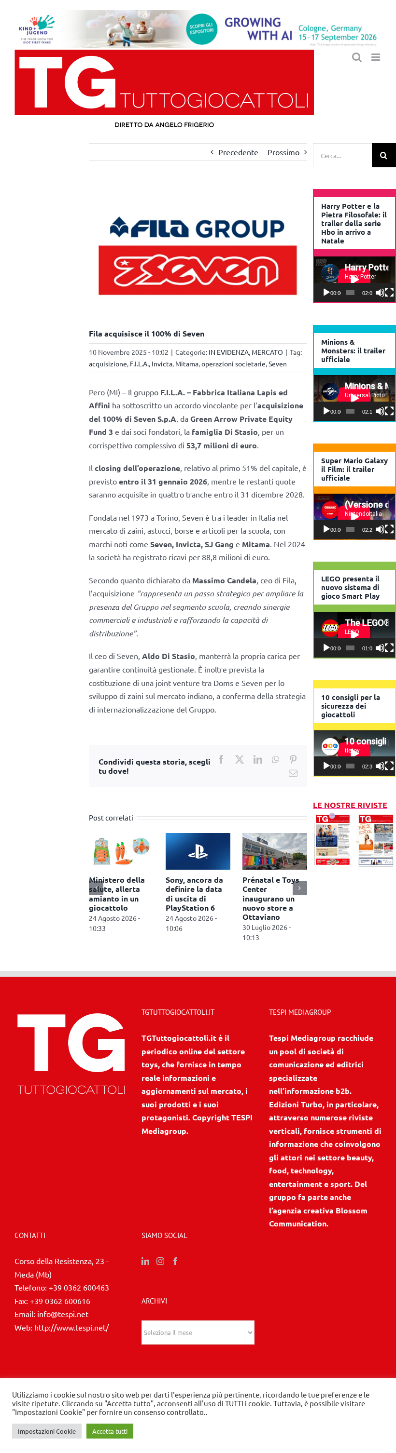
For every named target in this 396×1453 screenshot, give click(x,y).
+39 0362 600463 (79, 1291)
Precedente (238, 152)
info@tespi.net (62, 1318)
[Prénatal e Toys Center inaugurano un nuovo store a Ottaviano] (172, 838)
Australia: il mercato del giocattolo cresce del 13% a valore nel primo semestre (249, 902)
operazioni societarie (233, 363)
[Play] (326, 292)
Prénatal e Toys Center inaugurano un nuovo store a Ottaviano (168, 898)
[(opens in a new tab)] (376, 818)
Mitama (186, 363)
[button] (96, 890)
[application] (354, 279)
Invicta (162, 363)
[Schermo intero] (389, 292)
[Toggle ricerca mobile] (357, 57)
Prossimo (283, 152)
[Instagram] (160, 1265)
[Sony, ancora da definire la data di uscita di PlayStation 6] (95, 838)
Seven (278, 363)
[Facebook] (175, 1265)
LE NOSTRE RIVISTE (350, 805)
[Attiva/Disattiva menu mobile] (376, 57)
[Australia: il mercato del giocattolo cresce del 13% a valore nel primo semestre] (249, 838)
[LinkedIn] (145, 1265)
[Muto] (380, 292)
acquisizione (108, 363)
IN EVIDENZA (229, 352)
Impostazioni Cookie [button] (47, 1431)
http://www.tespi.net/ (71, 1331)
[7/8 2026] (333, 818)
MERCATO (267, 352)
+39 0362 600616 (60, 1304)
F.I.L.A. (139, 363)
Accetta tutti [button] (109, 1431)
